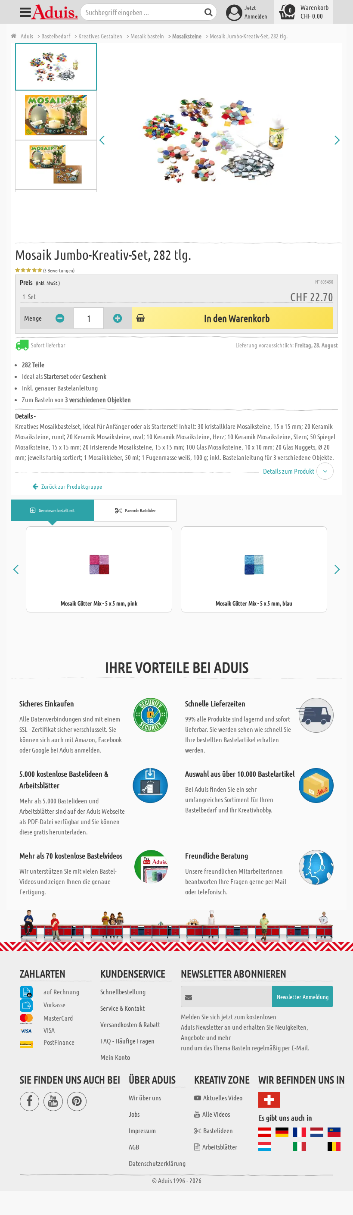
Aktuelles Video (222, 1097)
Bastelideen (218, 1130)
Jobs (134, 1114)
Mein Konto (115, 1057)
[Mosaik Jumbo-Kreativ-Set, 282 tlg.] (219, 140)
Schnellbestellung (123, 991)
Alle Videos (216, 1114)
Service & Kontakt (122, 1008)
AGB (134, 1147)
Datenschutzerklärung (157, 1163)
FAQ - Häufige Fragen (127, 1041)
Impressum (142, 1130)
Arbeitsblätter (219, 1147)
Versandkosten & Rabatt (130, 1024)
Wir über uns (145, 1097)
